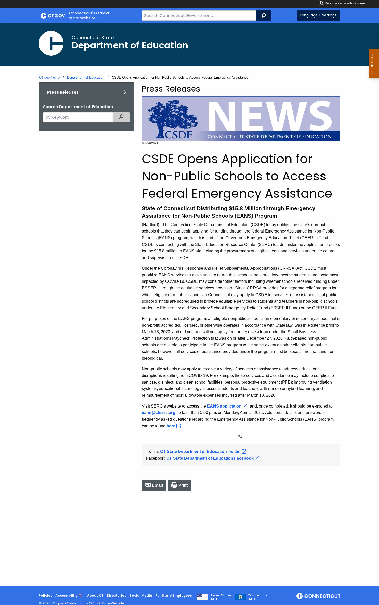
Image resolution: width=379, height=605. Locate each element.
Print (183, 485)
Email (157, 485)
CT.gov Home (49, 77)
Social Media (140, 595)
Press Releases (63, 92)
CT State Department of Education (201, 451)
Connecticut (258, 597)
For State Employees (173, 595)
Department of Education (85, 77)
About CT (95, 595)
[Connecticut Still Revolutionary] (318, 596)
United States (221, 597)
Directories (116, 595)
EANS (225, 406)
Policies (45, 595)
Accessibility (66, 595)
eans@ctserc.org (158, 412)
